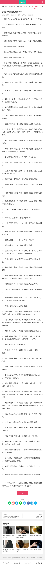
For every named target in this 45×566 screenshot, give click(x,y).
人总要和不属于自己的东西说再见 (22, 536)
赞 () (22, 493)
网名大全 (19, 7)
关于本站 (6, 563)
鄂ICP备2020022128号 (30, 557)
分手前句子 (39, 517)
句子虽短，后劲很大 (35, 535)
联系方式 (39, 563)
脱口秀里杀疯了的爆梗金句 (8, 536)
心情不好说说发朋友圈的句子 (11, 517)
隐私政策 (17, 563)
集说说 (22, 2)
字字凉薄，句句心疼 (35, 549)
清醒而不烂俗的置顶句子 (22, 550)
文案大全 (4, 7)
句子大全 (35, 7)
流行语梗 (27, 7)
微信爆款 (12, 7)
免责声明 (28, 563)
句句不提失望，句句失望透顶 (8, 550)
